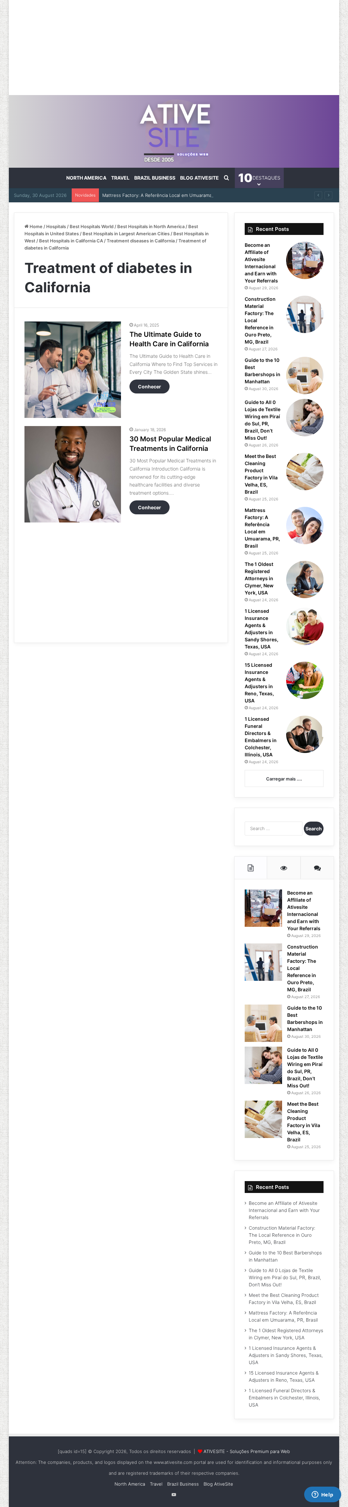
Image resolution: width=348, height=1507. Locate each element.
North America (86, 178)
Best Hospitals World (92, 226)
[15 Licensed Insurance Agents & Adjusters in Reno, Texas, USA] (305, 680)
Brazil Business (154, 178)
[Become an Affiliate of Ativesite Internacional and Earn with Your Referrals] (305, 260)
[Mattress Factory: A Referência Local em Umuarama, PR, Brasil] (305, 525)
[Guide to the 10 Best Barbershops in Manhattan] (305, 375)
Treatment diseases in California (141, 240)
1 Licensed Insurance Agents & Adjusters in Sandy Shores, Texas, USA (286, 1355)
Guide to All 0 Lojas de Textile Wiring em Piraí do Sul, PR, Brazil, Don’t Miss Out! (285, 1277)
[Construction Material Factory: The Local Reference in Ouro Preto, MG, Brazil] (305, 314)
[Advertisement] (174, 47)
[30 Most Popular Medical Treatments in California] (72, 474)
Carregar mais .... (284, 779)
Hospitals (56, 226)
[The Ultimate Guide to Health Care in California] (72, 369)
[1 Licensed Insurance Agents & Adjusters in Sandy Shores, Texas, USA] (305, 626)
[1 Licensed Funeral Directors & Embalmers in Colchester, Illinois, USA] (305, 734)
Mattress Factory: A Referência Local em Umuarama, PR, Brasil (168, 195)
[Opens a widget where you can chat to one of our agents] (322, 1495)
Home (35, 226)
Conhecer (149, 386)
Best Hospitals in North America (151, 226)
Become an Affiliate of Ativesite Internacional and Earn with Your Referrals (284, 1210)
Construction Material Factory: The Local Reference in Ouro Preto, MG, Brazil (282, 1235)
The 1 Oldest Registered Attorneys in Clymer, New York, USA (259, 578)
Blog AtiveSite (199, 178)
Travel (120, 178)
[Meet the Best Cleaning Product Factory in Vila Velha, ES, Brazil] (305, 471)
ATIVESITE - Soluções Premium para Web (247, 1451)
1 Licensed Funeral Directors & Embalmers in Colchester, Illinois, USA (284, 1398)
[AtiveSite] (174, 131)
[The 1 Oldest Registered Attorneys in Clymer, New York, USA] (305, 579)
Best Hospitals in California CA (71, 240)
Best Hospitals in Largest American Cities (126, 233)
